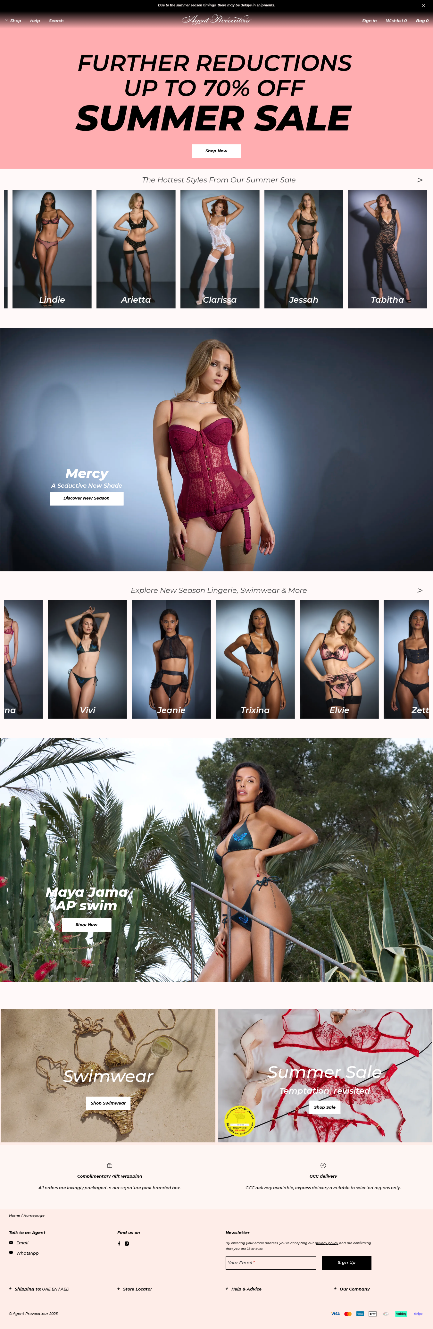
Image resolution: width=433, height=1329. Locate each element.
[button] (369, 20)
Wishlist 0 (396, 20)
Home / (16, 1215)
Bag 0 (422, 20)
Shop (15, 20)
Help (35, 20)
